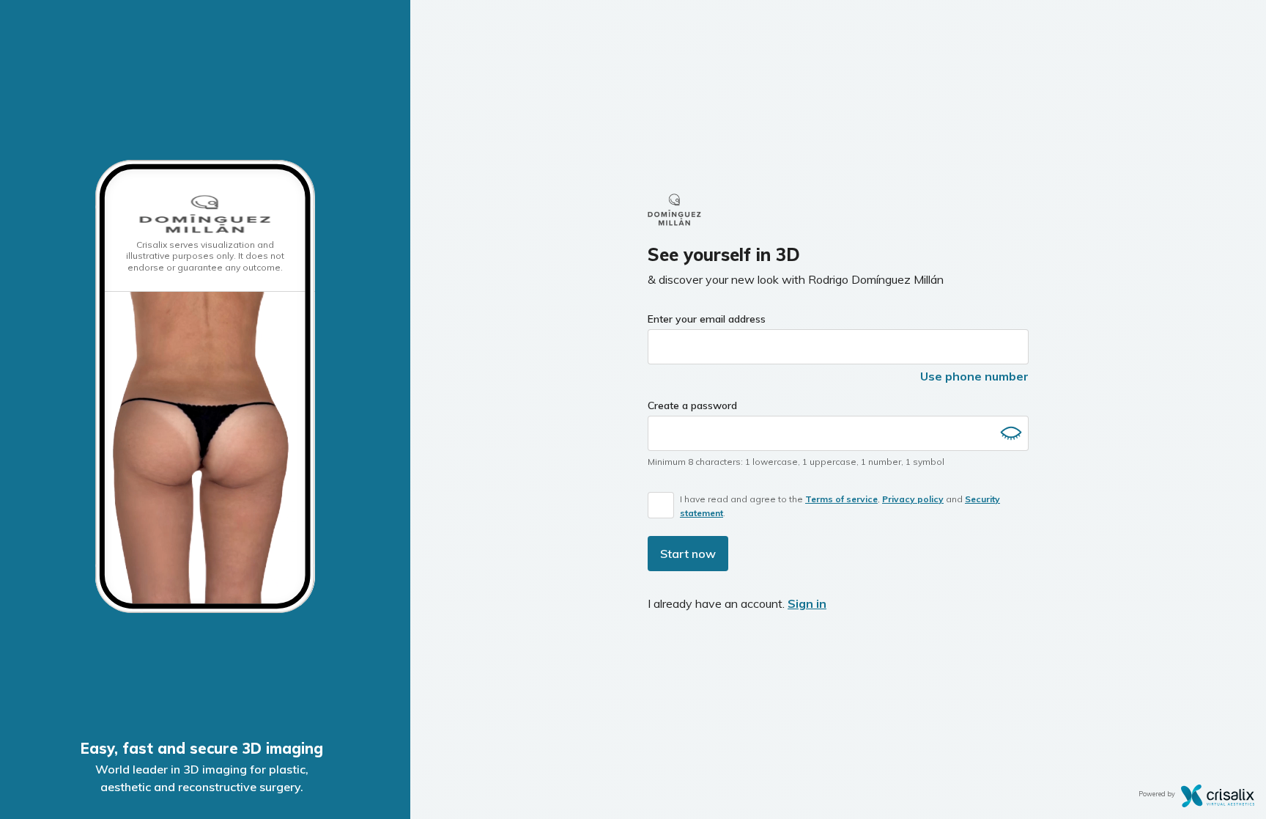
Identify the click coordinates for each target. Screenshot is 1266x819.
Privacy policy (913, 498)
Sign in (807, 603)
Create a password (692, 405)
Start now (688, 553)
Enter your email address (707, 319)
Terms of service (841, 498)
